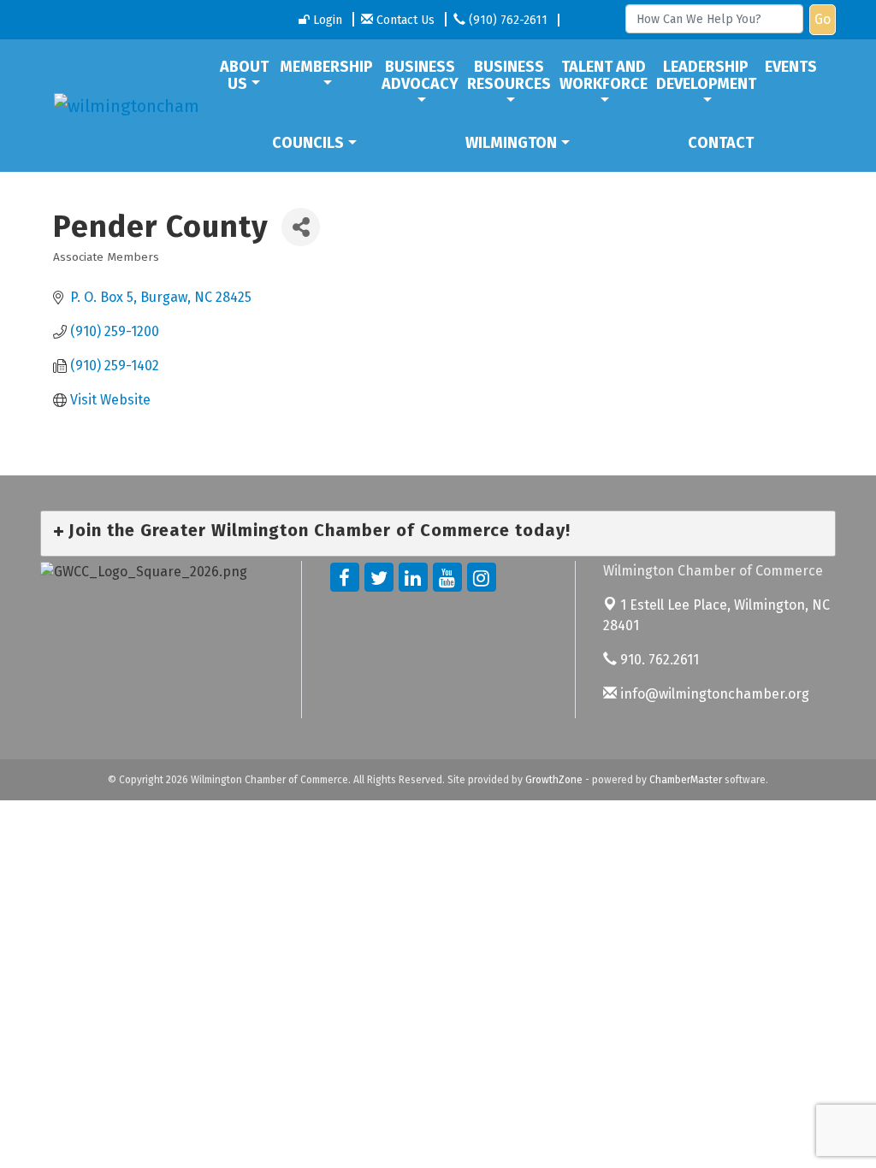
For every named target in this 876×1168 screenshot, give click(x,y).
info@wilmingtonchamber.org (713, 694)
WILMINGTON (511, 142)
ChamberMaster (685, 780)
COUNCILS (308, 142)
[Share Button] (300, 227)
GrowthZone (554, 780)
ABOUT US (244, 75)
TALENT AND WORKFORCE (603, 75)
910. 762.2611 (658, 660)
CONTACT (721, 142)
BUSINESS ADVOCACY (420, 75)
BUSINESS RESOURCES (509, 75)
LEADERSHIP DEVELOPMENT (706, 75)
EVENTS (791, 66)
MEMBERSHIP (326, 66)
